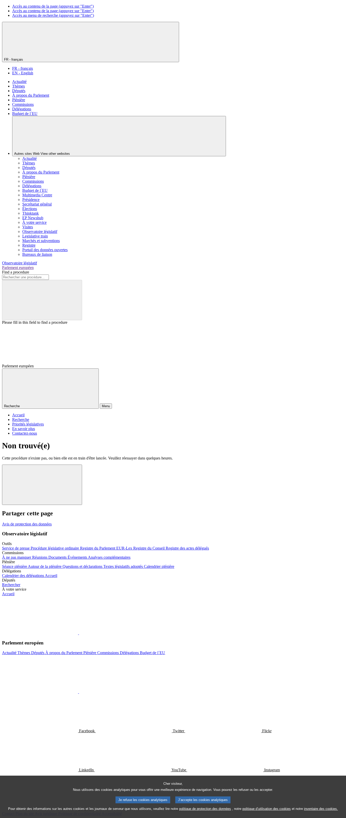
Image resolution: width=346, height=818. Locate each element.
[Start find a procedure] (42, 300)
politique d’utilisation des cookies (266, 809)
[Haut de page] (42, 485)
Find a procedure (15, 272)
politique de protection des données (205, 809)
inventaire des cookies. (321, 809)
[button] (78, 633)
